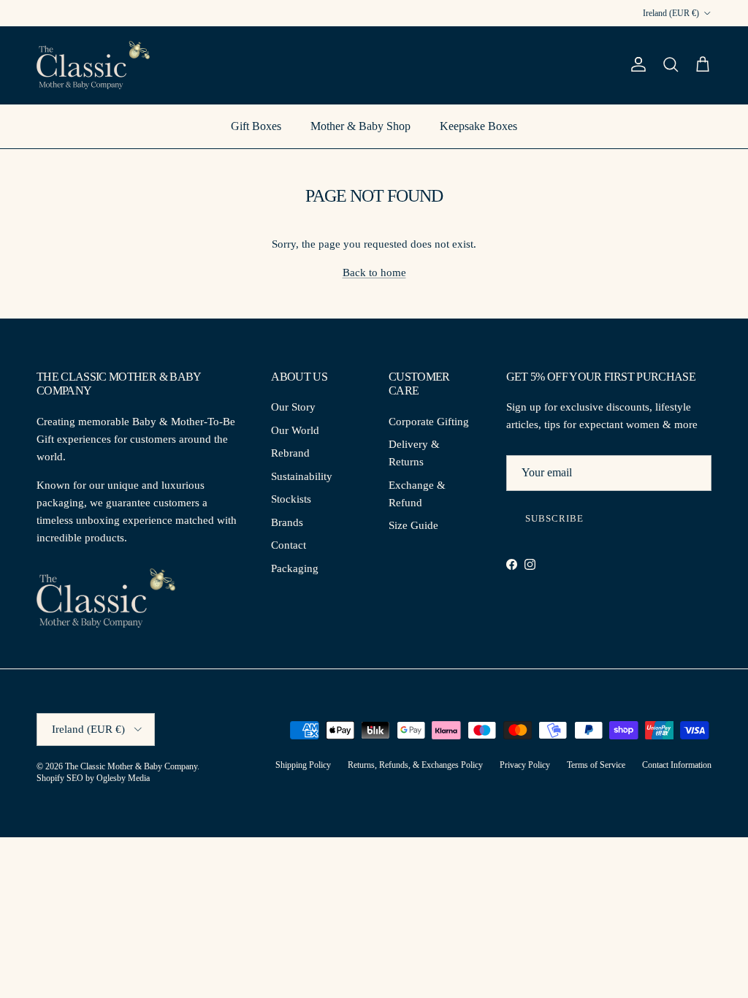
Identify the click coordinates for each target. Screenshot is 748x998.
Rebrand (290, 453)
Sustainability (301, 476)
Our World (295, 430)
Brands (287, 522)
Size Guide (413, 525)
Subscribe (554, 518)
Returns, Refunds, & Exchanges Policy (415, 765)
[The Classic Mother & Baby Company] (93, 65)
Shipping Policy (303, 765)
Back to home (374, 272)
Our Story (293, 407)
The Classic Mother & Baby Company (131, 766)
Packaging (294, 568)
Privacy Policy (525, 765)
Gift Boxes (256, 126)
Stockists (291, 499)
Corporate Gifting (429, 421)
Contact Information (676, 765)
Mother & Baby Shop (360, 126)
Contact (288, 545)
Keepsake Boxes (478, 126)
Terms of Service (596, 765)
